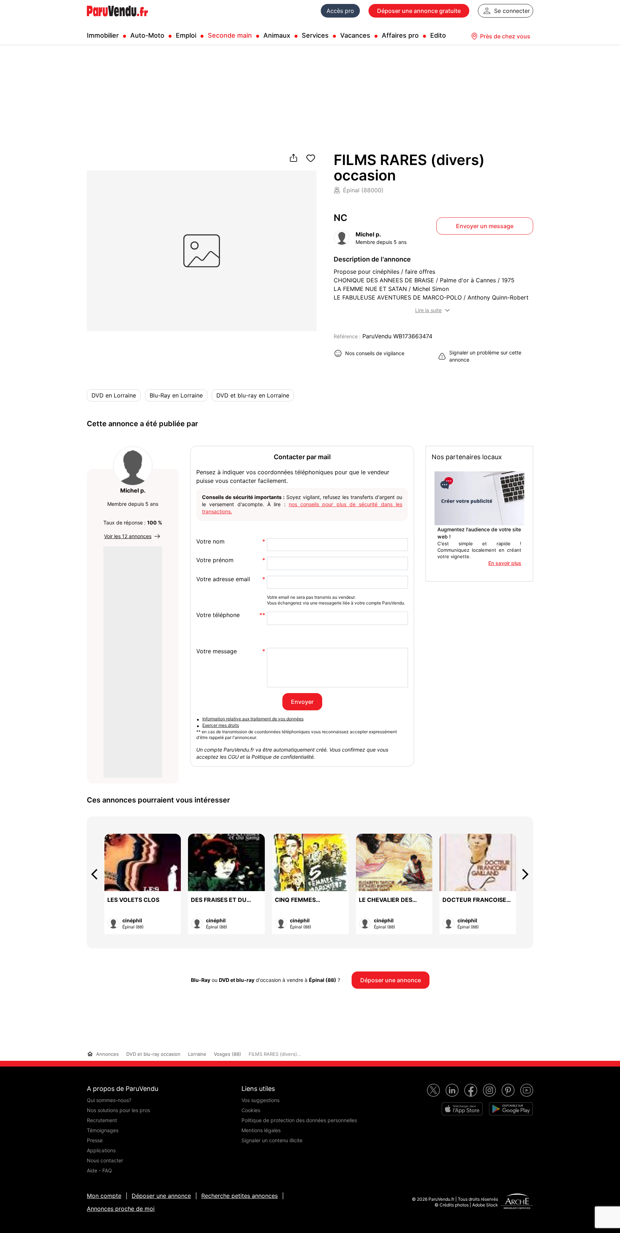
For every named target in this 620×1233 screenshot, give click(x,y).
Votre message (216, 651)
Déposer (419, 10)
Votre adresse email (223, 579)
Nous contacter (105, 1160)
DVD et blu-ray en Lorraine (252, 395)
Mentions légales (261, 1130)
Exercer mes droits (220, 725)
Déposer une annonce (161, 1195)
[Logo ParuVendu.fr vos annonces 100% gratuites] (117, 19)
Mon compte (104, 1195)
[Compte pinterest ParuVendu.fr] (508, 1090)
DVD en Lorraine (113, 395)
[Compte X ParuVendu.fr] (433, 1090)
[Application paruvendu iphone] (462, 1108)
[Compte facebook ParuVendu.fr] (470, 1090)
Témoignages (102, 1130)
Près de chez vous (505, 36)
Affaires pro (400, 35)
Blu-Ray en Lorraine (176, 395)
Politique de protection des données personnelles (299, 1120)
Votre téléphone (218, 615)
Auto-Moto (147, 35)
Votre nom (210, 541)
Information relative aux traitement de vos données (253, 718)
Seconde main (230, 35)
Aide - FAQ (99, 1170)
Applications (101, 1150)
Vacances (355, 35)
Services (315, 35)
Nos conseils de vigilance (374, 353)
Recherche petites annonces (239, 1195)
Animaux (276, 35)
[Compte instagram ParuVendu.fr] (489, 1090)
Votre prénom (215, 560)
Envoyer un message (484, 226)
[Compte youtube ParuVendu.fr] (526, 1090)
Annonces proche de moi (121, 1208)
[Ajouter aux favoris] (310, 158)
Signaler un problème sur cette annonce (485, 356)
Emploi (186, 35)
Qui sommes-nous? (109, 1100)
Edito (438, 35)
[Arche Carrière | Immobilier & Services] (517, 1202)
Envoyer (302, 701)
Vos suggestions (260, 1100)
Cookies (250, 1110)
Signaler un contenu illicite (271, 1140)
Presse (95, 1140)
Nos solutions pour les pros (118, 1110)
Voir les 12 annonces (127, 536)
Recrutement (102, 1120)
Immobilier (103, 35)
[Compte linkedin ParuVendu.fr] (452, 1090)
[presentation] (97, 874)
